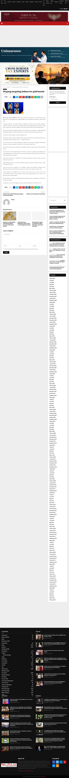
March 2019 (52, 455)
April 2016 (51, 524)
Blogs (3, 639)
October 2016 (52, 512)
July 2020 (51, 423)
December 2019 (52, 437)
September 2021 (53, 395)
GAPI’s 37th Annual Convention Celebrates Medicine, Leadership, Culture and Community (21, 747)
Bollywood (56, 1)
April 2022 (51, 381)
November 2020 (52, 415)
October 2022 (52, 369)
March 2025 (52, 312)
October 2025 (52, 298)
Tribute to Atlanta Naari (7, 684)
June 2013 (51, 591)
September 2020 (53, 419)
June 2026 (51, 282)
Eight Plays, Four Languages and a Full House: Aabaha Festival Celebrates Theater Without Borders (21, 708)
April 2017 (51, 500)
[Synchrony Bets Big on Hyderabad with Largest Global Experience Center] (39, 724)
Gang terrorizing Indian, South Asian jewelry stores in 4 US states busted (9, 224)
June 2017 (51, 496)
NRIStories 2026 (67, 2)
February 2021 (52, 409)
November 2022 (52, 367)
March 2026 (52, 288)
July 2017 (51, 494)
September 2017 (53, 490)
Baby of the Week (5, 637)
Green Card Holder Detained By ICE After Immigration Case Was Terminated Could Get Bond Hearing (21, 740)
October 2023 (52, 345)
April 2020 (51, 429)
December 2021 (52, 389)
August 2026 (52, 278)
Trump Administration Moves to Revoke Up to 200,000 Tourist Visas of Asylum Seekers (57, 212)
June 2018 (51, 472)
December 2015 (52, 532)
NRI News (5, 2)
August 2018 (52, 469)
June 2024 (51, 330)
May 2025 (51, 308)
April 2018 (51, 476)
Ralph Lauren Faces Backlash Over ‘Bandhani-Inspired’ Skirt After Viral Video (55, 667)
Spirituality (4, 676)
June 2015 (51, 544)
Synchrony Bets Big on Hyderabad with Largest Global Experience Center (55, 723)
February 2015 (52, 552)
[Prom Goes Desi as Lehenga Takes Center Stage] (39, 652)
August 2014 (52, 564)
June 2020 (51, 425)
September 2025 (53, 300)
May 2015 (51, 546)
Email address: (52, 96)
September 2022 (53, 371)
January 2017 (52, 506)
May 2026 (51, 284)
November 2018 (52, 463)
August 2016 (52, 516)
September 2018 (53, 467)
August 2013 (52, 588)
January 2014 (52, 578)
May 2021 (51, 403)
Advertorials (4, 635)
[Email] (66, 9)
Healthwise (4, 659)
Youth (3, 694)
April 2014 (51, 572)
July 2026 (51, 280)
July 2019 (51, 447)
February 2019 (52, 457)
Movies (40, 1)
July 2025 (51, 304)
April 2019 (51, 453)
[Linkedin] (61, 762)
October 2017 (52, 488)
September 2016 (53, 514)
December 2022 (52, 365)
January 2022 (52, 387)
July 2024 (51, 328)
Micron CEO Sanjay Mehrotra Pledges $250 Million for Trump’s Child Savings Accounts (54, 747)
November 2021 (52, 391)
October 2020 (52, 417)
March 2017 (52, 502)
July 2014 (51, 566)
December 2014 (52, 556)
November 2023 (52, 344)
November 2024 (52, 320)
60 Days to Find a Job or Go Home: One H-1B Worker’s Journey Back (57, 250)
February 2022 (52, 385)
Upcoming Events (5, 688)
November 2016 (52, 510)
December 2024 (52, 318)
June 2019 (51, 449)
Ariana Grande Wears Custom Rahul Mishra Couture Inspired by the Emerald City (54, 682)
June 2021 (51, 401)
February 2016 (52, 528)
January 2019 (52, 459)
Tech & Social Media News (7, 680)
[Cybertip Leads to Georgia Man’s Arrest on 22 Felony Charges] (5, 701)
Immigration (31, 1)
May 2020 (51, 427)
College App (52, 2)
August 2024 (52, 326)
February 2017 (52, 504)
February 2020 (52, 433)
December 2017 (52, 484)
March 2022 (52, 383)
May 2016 (51, 522)
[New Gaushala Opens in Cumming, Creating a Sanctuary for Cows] (5, 732)
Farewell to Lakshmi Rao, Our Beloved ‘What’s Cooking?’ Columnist (57, 262)
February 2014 (52, 576)
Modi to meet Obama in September (36, 194)
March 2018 (52, 478)
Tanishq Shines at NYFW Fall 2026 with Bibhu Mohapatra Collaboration (55, 674)
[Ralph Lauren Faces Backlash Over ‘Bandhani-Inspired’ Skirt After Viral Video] (39, 668)
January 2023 (52, 363)
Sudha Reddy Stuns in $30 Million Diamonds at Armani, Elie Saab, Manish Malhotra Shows (55, 643)
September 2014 (53, 562)
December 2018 (52, 461)
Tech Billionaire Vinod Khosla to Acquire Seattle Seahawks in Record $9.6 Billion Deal (55, 731)
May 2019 (51, 451)
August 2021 (52, 397)
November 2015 (52, 534)
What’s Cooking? (47, 2)
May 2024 (51, 332)
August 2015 (52, 540)
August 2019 (52, 445)
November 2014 (52, 558)
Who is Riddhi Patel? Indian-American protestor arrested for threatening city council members (57, 244)
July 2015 (51, 542)
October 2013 (52, 584)
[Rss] (67, 9)
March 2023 (52, 359)
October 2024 (52, 322)
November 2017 (52, 486)
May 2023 (51, 355)
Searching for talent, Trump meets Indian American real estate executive (37, 224)
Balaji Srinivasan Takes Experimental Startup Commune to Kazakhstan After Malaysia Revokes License (55, 716)
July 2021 (51, 399)
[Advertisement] (34, 36)
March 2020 (52, 431)
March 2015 (52, 550)
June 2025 (51, 306)
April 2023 (51, 357)
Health (27, 1)
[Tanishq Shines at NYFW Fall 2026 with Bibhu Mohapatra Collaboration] (39, 675)
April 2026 (51, 286)
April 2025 (51, 310)
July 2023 (51, 351)
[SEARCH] (64, 200)
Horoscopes (4, 660)
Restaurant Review (61, 2)
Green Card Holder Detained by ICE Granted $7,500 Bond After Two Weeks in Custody (57, 217)
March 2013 (52, 597)
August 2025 (52, 302)
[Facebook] (53, 762)
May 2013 (51, 594)
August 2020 (52, 421)
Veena (5, 93)
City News (2, 2)
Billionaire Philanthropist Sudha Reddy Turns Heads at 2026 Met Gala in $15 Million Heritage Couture (55, 659)
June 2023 (51, 353)
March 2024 (52, 336)
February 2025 (52, 314)
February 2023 (52, 361)
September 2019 (53, 443)
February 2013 (52, 599)
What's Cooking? (5, 692)
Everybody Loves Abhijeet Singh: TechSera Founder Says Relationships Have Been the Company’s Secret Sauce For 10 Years (54, 739)
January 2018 (52, 482)
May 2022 (51, 379)
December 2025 (52, 294)
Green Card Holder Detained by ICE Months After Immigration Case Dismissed (57, 256)
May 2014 (51, 570)
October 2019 (52, 441)
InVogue (36, 1)
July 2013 (51, 590)
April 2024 (51, 334)
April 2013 (51, 596)
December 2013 (52, 580)
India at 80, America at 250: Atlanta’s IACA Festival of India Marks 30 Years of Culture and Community (21, 724)
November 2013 (52, 582)
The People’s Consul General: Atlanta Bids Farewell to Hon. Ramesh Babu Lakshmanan (20, 716)
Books (23, 1)
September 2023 (53, 347)
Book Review (4, 643)
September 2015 (53, 538)
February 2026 (52, 290)
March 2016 (52, 526)
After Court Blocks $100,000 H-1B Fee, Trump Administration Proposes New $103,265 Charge (56, 232)
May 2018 (51, 474)
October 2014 (52, 560)
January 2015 (52, 554)
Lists (3, 666)
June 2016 (51, 520)
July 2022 (51, 375)
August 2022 (52, 373)
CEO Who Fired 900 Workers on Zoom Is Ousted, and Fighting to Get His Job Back (55, 700)
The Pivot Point (44, 3)
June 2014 (51, 568)
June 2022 (51, 377)
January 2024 (52, 340)
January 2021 (52, 411)
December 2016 (52, 508)
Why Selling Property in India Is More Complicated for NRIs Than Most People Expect (55, 708)
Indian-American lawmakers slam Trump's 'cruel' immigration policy (24, 223)
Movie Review (5, 668)
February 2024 (52, 338)
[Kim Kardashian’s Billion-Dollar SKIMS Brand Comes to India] (39, 637)
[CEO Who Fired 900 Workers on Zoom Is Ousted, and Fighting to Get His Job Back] (39, 701)
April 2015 (51, 548)
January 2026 (52, 292)
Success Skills (5, 678)
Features (13, 1)
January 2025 (52, 316)
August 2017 (52, 492)
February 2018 (52, 480)
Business (9, 1)
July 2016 (51, 518)
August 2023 (52, 349)
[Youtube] (64, 9)
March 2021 (52, 407)
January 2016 (52, 530)
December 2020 (52, 413)
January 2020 (52, 435)
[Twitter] (61, 9)
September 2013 (53, 586)
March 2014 (52, 574)
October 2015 (52, 536)
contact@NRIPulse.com (28, 770)
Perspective (19, 1)
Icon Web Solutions (42, 776)
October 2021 (52, 393)
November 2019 (52, 439)
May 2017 (51, 498)
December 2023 (52, 342)
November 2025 (52, 296)
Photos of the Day (7, 655)
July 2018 (51, 470)
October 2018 (52, 465)
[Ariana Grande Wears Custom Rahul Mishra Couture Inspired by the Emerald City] (39, 683)
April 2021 (51, 405)
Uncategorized (5, 686)
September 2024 (53, 324)
